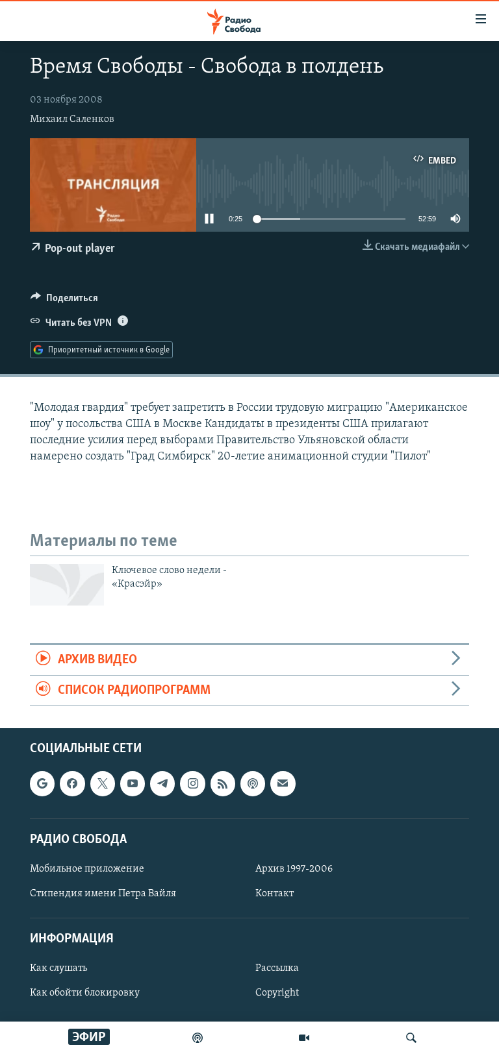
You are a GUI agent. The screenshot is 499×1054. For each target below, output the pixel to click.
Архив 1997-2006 (294, 869)
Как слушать (58, 969)
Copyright (277, 993)
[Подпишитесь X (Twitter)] (102, 784)
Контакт (274, 894)
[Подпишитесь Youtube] (132, 784)
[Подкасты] (252, 784)
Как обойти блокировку (85, 993)
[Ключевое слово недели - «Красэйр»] (67, 585)
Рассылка (277, 969)
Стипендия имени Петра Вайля (103, 894)
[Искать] (411, 1038)
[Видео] (304, 1038)
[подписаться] (282, 784)
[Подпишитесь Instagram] (192, 784)
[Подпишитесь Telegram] (162, 784)
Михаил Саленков (72, 119)
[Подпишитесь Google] (42, 784)
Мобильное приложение (87, 869)
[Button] (64, 301)
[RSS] (223, 784)
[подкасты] (197, 1038)
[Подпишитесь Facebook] (72, 784)
